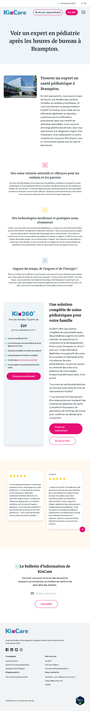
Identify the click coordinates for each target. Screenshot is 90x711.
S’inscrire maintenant (23, 376)
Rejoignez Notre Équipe (15, 668)
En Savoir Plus (62, 440)
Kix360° (48, 661)
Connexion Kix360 (67, 3)
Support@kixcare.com (54, 680)
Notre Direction (12, 661)
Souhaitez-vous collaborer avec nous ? (60, 677)
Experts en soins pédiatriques (17, 665)
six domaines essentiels (27, 360)
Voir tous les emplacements (17, 677)
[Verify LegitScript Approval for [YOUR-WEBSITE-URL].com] (80, 700)
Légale (48, 684)
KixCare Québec (51, 665)
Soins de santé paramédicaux (57, 668)
